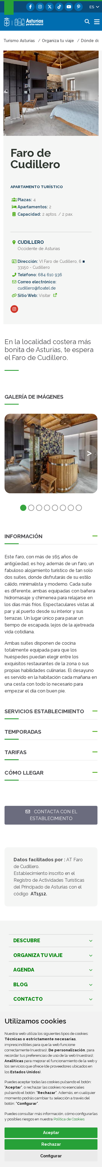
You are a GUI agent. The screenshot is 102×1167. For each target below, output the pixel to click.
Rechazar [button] (51, 1144)
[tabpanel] (51, 457)
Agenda (23, 970)
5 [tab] (55, 508)
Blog (20, 984)
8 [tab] (79, 508)
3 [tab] (39, 508)
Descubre (26, 940)
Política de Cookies (69, 1119)
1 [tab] (23, 508)
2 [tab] (31, 508)
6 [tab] (63, 508)
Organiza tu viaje (38, 955)
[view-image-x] (51, 453)
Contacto (28, 999)
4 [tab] (47, 508)
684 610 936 (50, 274)
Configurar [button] (51, 1156)
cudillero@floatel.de (37, 288)
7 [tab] (71, 508)
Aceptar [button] (51, 1132)
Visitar (44, 295)
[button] (94, 7)
